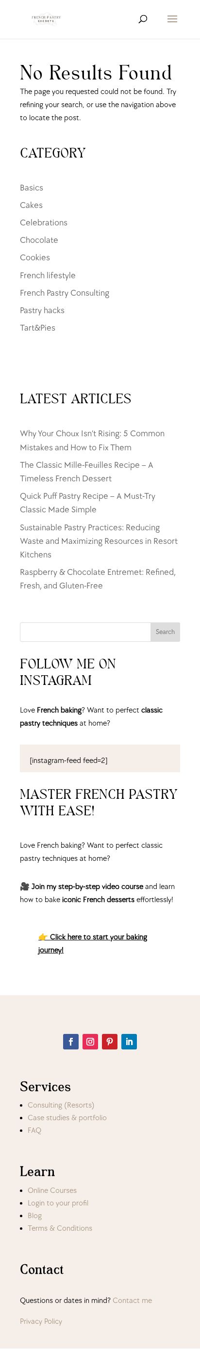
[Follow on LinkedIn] (129, 1041)
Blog (35, 1216)
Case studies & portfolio (67, 1118)
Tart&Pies (37, 328)
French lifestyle (48, 275)
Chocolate (39, 240)
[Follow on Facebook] (71, 1041)
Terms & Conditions (60, 1228)
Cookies (35, 258)
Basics (31, 188)
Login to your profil (58, 1203)
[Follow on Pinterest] (109, 1041)
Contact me (132, 1300)
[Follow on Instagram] (90, 1041)
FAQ (34, 1130)
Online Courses (52, 1190)
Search (165, 632)
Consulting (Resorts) (61, 1105)
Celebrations (43, 223)
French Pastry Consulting (64, 293)
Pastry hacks (42, 310)
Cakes (31, 205)
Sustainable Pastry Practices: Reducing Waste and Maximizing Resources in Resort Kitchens (99, 541)
